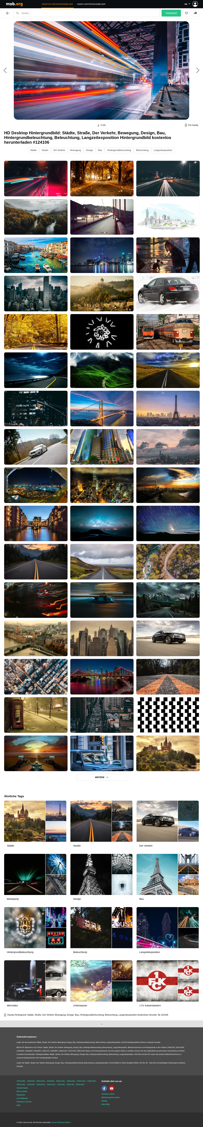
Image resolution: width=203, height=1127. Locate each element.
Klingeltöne (21, 1095)
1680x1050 (40, 1084)
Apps (18, 1105)
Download (171, 13)
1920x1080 (21, 1081)
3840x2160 (40, 1081)
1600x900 (50, 1081)
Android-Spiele (22, 1088)
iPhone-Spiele (22, 1091)
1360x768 (70, 1084)
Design (89, 150)
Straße (45, 150)
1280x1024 (70, 1081)
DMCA (68, 1122)
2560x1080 (91, 1081)
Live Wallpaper (22, 1098)
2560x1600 (80, 1084)
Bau (100, 150)
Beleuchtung (142, 150)
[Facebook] (105, 1091)
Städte (33, 150)
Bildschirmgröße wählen (111, 1097)
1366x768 (31, 1081)
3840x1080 (21, 1084)
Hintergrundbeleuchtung (119, 150)
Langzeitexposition (163, 150)
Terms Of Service (58, 1122)
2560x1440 (60, 1081)
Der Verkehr (59, 150)
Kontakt (104, 1101)
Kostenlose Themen (24, 1102)
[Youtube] (112, 1091)
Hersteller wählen (108, 1094)
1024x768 (61, 1084)
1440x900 (31, 1084)
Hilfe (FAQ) (106, 1104)
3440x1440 (81, 1081)
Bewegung (75, 150)
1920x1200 (51, 1084)
